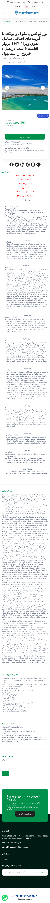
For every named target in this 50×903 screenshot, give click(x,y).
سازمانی (5, 854)
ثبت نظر (6, 774)
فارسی (30, 7)
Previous (7, 88)
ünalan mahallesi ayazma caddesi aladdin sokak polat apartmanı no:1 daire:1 (25, 837)
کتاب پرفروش (43, 116)
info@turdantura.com (17, 2)
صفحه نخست (6, 21)
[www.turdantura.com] (26, 12)
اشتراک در (42, 872)
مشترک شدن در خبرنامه (11, 865)
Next (43, 88)
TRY (16, 7)
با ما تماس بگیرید (25, 814)
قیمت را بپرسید (25, 137)
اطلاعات (5, 831)
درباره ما (5, 859)
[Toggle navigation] (3, 12)
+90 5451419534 (37, 2)
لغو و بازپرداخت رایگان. (13, 142)
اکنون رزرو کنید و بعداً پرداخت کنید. (17, 148)
